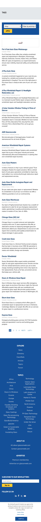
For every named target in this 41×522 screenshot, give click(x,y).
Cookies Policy (20, 512)
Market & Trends (30, 397)
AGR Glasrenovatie (9, 132)
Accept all (21, 518)
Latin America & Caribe (30, 393)
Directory (20, 353)
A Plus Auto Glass (8, 71)
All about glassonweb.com (20, 445)
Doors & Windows (11, 392)
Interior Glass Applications (30, 383)
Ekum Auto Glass (8, 297)
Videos (29, 428)
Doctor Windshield (9, 256)
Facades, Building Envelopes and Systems (11, 407)
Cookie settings (20, 514)
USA (29, 425)
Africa (11, 379)
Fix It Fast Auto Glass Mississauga (14, 49)
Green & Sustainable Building (11, 428)
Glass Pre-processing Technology (11, 416)
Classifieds (20, 357)
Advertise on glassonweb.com (20, 463)
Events (11, 401)
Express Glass (7, 315)
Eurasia (11, 395)
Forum (20, 368)
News (20, 350)
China (11, 389)
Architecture (11, 382)
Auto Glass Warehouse (10, 200)
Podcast (30, 410)
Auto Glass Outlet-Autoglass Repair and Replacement (17, 183)
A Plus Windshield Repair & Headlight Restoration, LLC (16, 91)
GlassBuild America (11, 420)
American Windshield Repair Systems (16, 145)
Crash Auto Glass (8, 239)
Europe (11, 398)
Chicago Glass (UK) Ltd (10, 217)
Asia (11, 385)
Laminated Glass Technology (30, 388)
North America (29, 404)
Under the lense (30, 422)
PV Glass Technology (29, 413)
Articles (20, 361)
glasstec (11, 424)
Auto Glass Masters (9, 163)
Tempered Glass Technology (30, 418)
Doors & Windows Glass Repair (13, 278)
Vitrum (29, 431)
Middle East (29, 401)
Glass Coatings (11, 412)
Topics (20, 364)
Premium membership (20, 460)
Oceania (30, 407)
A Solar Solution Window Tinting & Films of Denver (18, 109)
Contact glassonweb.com (20, 449)
